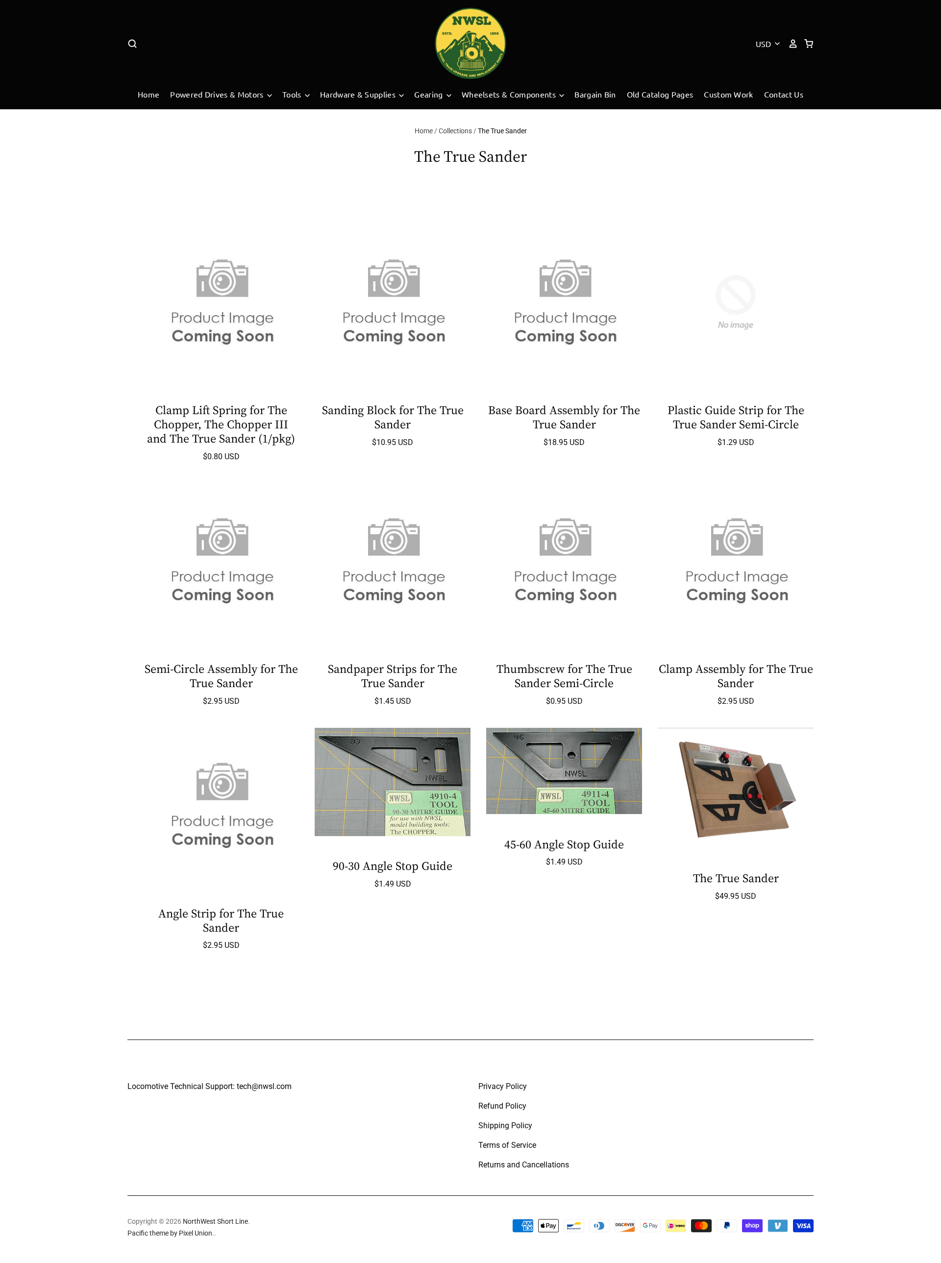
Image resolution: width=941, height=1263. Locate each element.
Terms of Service (507, 1145)
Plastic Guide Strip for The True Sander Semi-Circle (736, 417)
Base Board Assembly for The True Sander (564, 417)
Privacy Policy (502, 1086)
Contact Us (783, 94)
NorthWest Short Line (221, 394)
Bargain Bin (595, 94)
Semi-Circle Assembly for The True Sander (221, 676)
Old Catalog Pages (660, 94)
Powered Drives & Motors (218, 94)
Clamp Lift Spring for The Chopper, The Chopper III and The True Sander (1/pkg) (221, 424)
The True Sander (736, 878)
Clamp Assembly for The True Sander (736, 676)
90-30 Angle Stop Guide (392, 866)
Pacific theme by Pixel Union (169, 1233)
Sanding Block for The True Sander (393, 417)
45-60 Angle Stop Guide (564, 844)
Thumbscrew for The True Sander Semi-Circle (564, 676)
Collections (455, 131)
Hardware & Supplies (358, 94)
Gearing (429, 94)
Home (148, 94)
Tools (292, 94)
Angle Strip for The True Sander (221, 920)
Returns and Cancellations (523, 1164)
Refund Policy (502, 1106)
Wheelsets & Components (510, 94)
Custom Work (728, 94)
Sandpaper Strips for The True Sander (392, 676)
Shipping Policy (505, 1125)
